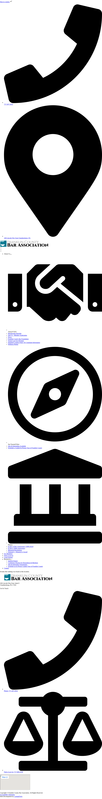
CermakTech (18, 796)
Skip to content (5, 2)
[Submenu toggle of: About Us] (11, 254)
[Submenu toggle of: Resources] (11, 559)
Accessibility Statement (7, 794)
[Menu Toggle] (1, 247)
